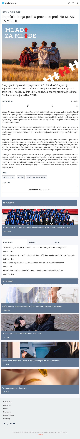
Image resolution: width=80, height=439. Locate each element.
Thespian (40, 434)
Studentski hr (7, 101)
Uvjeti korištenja (8, 415)
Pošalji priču (7, 402)
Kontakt (5, 408)
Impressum (7, 412)
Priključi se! (7, 405)
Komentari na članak (39, 190)
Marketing (6, 418)
